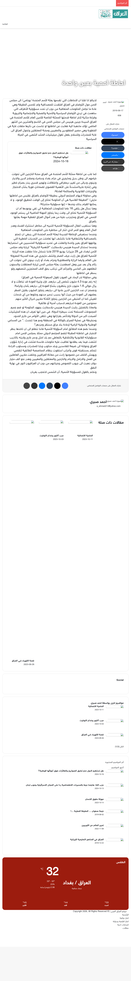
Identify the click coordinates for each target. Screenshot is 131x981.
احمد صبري (98, 402)
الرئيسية (125, 915)
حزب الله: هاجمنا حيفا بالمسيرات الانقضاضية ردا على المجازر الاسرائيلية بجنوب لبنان (65, 785)
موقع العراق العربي (119, 911)
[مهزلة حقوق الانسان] (115, 800)
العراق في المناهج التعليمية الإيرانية (87, 839)
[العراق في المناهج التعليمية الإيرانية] (115, 841)
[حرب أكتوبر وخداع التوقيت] (51, 423)
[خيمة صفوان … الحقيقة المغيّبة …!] (115, 812)
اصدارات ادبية (123, 925)
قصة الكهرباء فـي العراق (23, 660)
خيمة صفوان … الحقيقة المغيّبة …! (87, 811)
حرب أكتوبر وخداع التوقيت (52, 435)
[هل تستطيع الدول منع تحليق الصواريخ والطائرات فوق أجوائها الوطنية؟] (79, 157)
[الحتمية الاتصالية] (80, 423)
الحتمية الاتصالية (85, 435)
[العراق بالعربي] (113, 14)
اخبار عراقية (124, 918)
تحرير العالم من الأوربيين (93, 825)
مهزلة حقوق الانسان (94, 799)
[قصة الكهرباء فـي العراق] (22, 423)
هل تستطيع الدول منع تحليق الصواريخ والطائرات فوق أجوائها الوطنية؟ (71, 771)
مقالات (126, 928)
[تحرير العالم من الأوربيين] (115, 826)
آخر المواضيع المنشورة (114, 762)
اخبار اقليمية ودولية (121, 921)
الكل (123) (119, 747)
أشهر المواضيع (118, 767)
